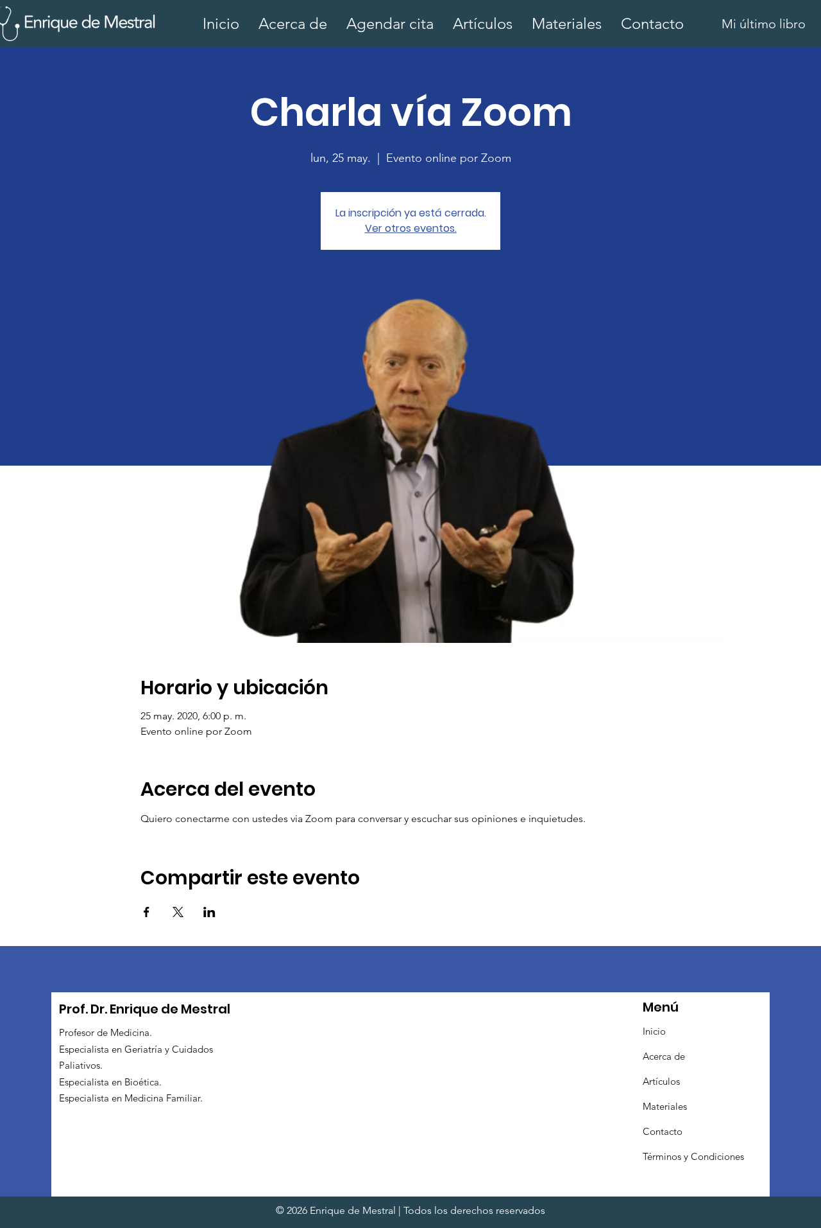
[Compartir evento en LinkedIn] (209, 912)
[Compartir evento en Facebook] (146, 912)
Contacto (662, 1131)
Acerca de (664, 1056)
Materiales (665, 1106)
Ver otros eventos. (411, 228)
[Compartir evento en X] (178, 912)
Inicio (654, 1031)
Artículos (661, 1081)
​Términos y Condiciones (693, 1156)
